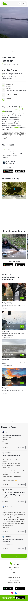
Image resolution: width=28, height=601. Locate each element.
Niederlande (5, 75)
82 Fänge (17, 110)
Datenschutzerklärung (14, 567)
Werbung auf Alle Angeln (14, 577)
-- (6, 100)
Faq (14, 585)
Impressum (14, 569)
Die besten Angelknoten (14, 582)
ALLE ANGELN (16, 127)
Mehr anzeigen (14, 556)
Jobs (14, 574)
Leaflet (3, 195)
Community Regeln (14, 580)
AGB (14, 572)
